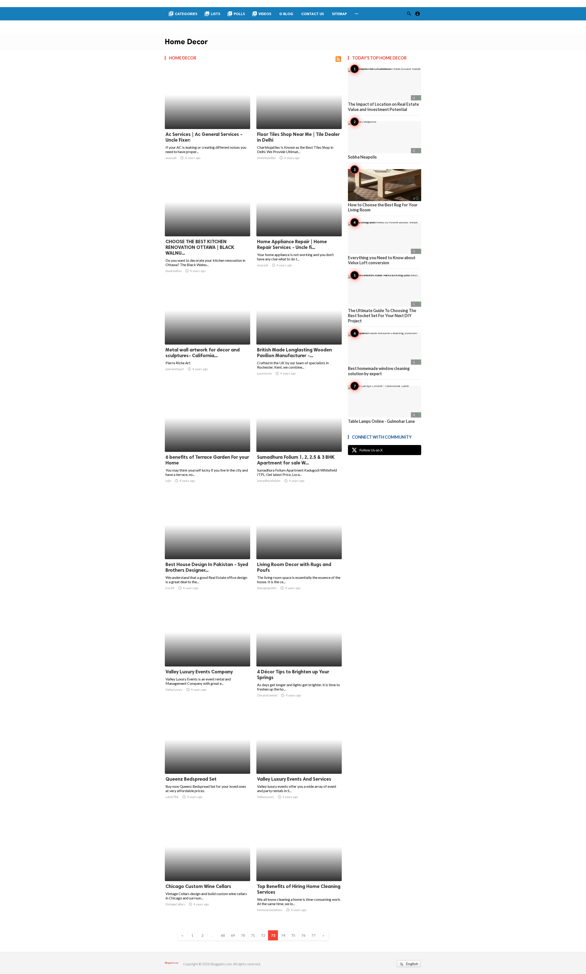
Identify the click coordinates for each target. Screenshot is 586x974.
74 (283, 935)
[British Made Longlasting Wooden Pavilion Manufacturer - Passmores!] (299, 332)
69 (233, 935)
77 (313, 935)
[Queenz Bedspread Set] (207, 762)
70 (243, 935)
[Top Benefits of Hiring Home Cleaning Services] (299, 869)
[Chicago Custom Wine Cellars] (207, 869)
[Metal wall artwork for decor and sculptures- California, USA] (207, 332)
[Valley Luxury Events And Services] (299, 762)
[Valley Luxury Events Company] (207, 654)
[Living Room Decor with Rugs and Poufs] (299, 547)
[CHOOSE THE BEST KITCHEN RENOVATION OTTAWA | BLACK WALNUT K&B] (207, 225)
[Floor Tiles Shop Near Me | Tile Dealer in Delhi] (299, 117)
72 (263, 935)
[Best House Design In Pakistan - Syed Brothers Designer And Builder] (207, 547)
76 (303, 935)
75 (293, 935)
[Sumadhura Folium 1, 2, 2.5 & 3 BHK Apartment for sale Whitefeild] (299, 440)
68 (223, 935)
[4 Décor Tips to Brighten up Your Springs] (299, 654)
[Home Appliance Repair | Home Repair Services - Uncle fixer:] (299, 224)
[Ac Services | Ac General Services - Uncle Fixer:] (207, 117)
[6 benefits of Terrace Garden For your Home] (207, 440)
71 (253, 935)
